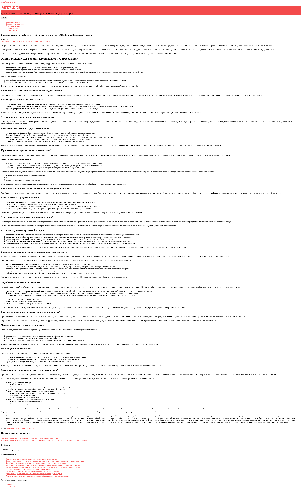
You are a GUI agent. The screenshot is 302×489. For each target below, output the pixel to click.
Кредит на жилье (26, 42)
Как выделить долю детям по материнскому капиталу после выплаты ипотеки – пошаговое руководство (48, 461)
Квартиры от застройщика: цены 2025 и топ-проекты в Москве (31, 459)
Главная (9, 484)
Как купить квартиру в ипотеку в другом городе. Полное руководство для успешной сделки (43, 467)
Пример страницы (13, 486)
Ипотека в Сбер (12, 30)
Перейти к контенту (9, 2)
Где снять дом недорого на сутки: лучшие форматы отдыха (29, 469)
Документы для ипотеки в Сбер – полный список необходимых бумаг (34, 474)
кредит (17, 428)
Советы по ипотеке (13, 22)
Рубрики (4, 450)
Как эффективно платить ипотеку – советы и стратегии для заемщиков (29, 438)
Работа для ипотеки (42, 42)
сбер (29, 428)
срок (33, 428)
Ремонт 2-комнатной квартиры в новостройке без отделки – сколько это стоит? (37, 476)
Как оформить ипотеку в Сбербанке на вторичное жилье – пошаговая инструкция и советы (43, 465)
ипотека (10, 428)
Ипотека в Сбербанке (9, 42)
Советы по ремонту (13, 26)
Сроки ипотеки (12, 28)
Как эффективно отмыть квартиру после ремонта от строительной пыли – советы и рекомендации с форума (44, 440)
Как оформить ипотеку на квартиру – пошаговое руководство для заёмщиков (37, 463)
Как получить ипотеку (15, 24)
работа (23, 428)
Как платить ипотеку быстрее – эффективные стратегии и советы (32, 472)
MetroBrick (10, 8)
